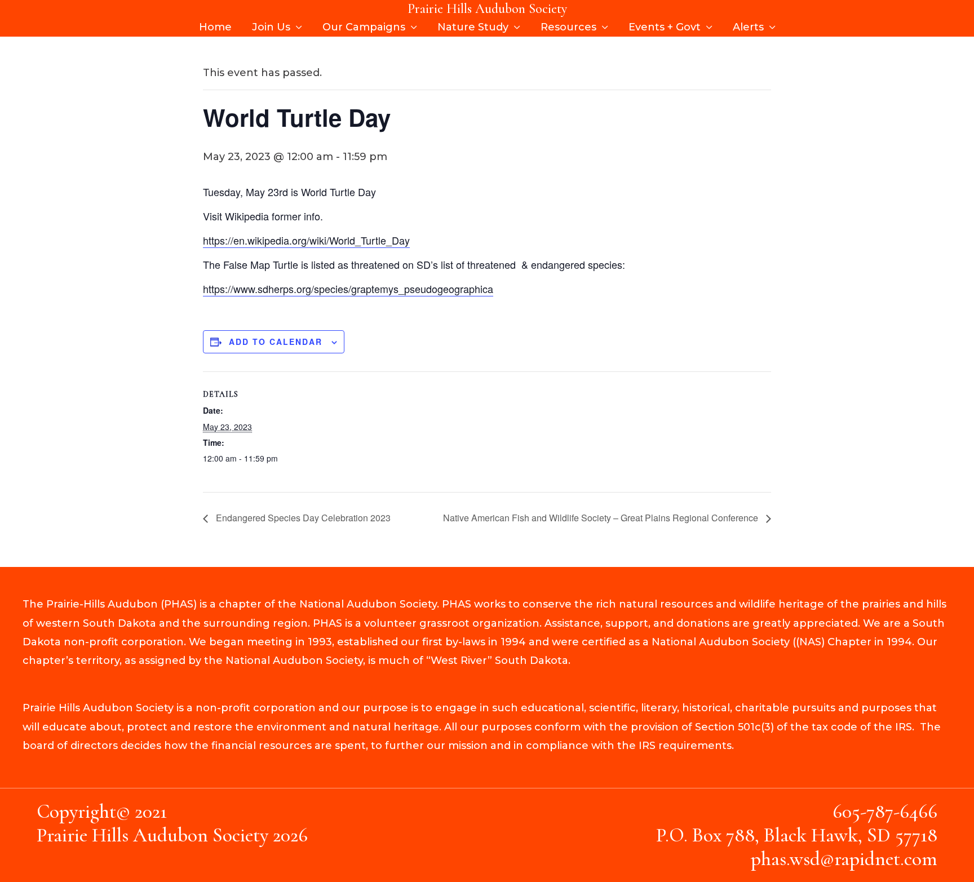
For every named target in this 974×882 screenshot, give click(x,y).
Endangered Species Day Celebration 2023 (302, 517)
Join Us (271, 27)
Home (215, 27)
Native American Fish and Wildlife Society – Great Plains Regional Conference (601, 517)
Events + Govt (664, 27)
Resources (568, 27)
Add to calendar (275, 341)
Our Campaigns (363, 27)
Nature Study (472, 27)
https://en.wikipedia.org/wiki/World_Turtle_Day (306, 240)
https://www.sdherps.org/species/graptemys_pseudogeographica (348, 288)
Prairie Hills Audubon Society (487, 9)
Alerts (748, 27)
